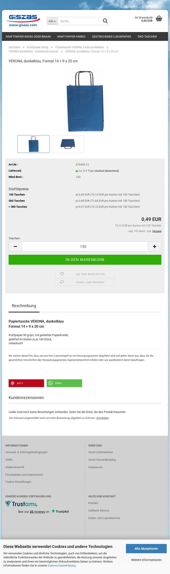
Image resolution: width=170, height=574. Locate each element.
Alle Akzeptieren (146, 548)
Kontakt (93, 503)
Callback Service (98, 510)
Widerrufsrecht (14, 467)
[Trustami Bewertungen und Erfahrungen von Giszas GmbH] (21, 503)
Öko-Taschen (147, 36)
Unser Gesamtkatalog (102, 459)
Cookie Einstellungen (18, 481)
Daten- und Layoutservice (104, 518)
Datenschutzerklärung (61, 565)
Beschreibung (24, 305)
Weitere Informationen (146, 560)
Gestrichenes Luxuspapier (111, 36)
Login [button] (131, 6)
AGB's (9, 459)
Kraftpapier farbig (71, 36)
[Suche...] (105, 21)
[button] (15, 246)
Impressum (95, 467)
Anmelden (102, 418)
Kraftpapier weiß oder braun (28, 36)
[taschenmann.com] (22, 21)
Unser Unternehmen (100, 452)
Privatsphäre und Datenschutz (24, 474)
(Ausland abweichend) (107, 170)
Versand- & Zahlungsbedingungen (26, 452)
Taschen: (14, 238)
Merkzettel (151, 6)
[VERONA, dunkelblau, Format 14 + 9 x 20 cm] (85, 100)
